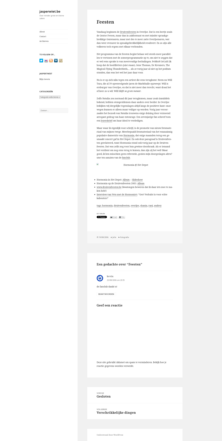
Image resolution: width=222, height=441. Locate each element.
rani (150, 205)
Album (126, 179)
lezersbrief (106, 120)
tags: (99, 205)
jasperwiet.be (49, 11)
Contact (42, 36)
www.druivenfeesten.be (109, 187)
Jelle (114, 237)
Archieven (44, 41)
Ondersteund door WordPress (110, 435)
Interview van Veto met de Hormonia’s (117, 194)
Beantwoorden (106, 294)
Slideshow (137, 179)
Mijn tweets (44, 79)
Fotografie (124, 237)
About (42, 31)
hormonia (107, 205)
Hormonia (128, 135)
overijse (135, 205)
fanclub (126, 157)
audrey (158, 205)
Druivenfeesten (128, 31)
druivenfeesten (122, 205)
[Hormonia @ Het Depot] (135, 165)
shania (143, 205)
